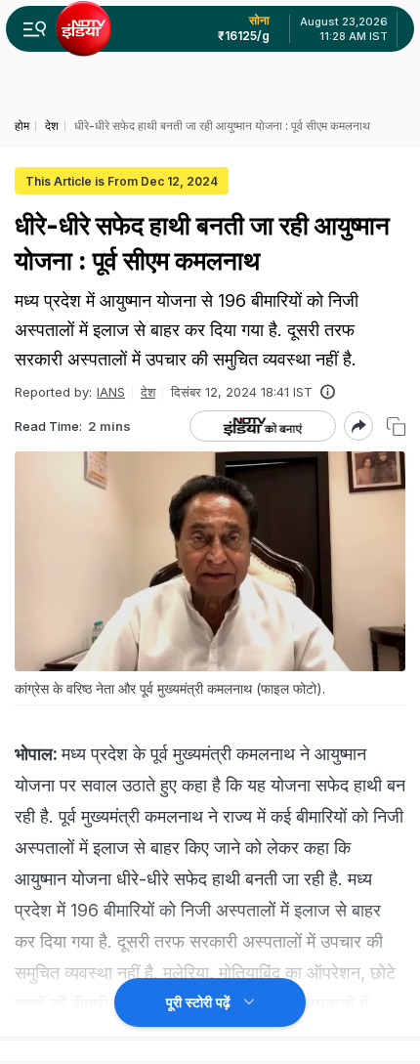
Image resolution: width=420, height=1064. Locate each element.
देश (148, 392)
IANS (111, 392)
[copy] (396, 426)
